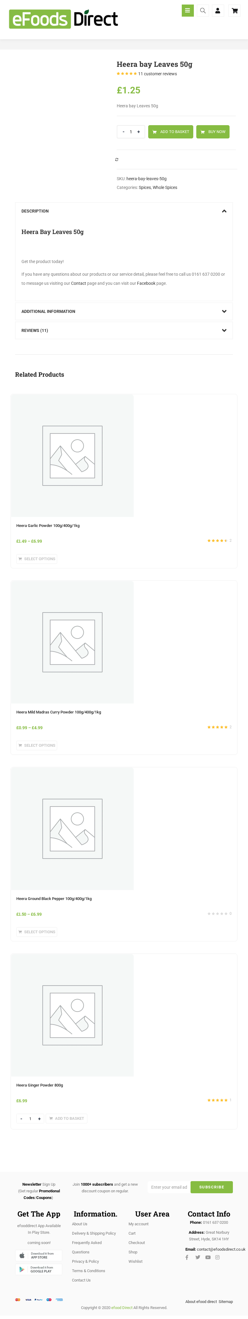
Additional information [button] (48, 311)
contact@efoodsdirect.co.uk (221, 1249)
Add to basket (174, 131)
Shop (133, 1252)
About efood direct (201, 1301)
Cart (132, 1233)
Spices (145, 187)
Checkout (137, 1242)
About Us (79, 1224)
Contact (78, 283)
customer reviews (157, 73)
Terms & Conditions (88, 1271)
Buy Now (217, 131)
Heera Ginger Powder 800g (39, 1085)
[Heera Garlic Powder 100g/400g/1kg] (72, 397)
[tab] (124, 211)
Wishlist (135, 1261)
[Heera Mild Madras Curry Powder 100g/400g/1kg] (72, 584)
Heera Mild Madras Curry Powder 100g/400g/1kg (58, 712)
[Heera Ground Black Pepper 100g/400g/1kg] (72, 770)
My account (138, 1224)
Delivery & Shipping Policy (94, 1233)
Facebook (146, 283)
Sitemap (226, 1301)
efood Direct (121, 1307)
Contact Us (81, 1280)
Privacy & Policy (85, 1261)
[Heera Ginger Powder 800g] (72, 957)
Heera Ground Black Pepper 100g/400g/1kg (54, 898)
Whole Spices (165, 187)
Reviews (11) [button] (34, 330)
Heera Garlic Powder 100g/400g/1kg (48, 525)
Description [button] (35, 211)
